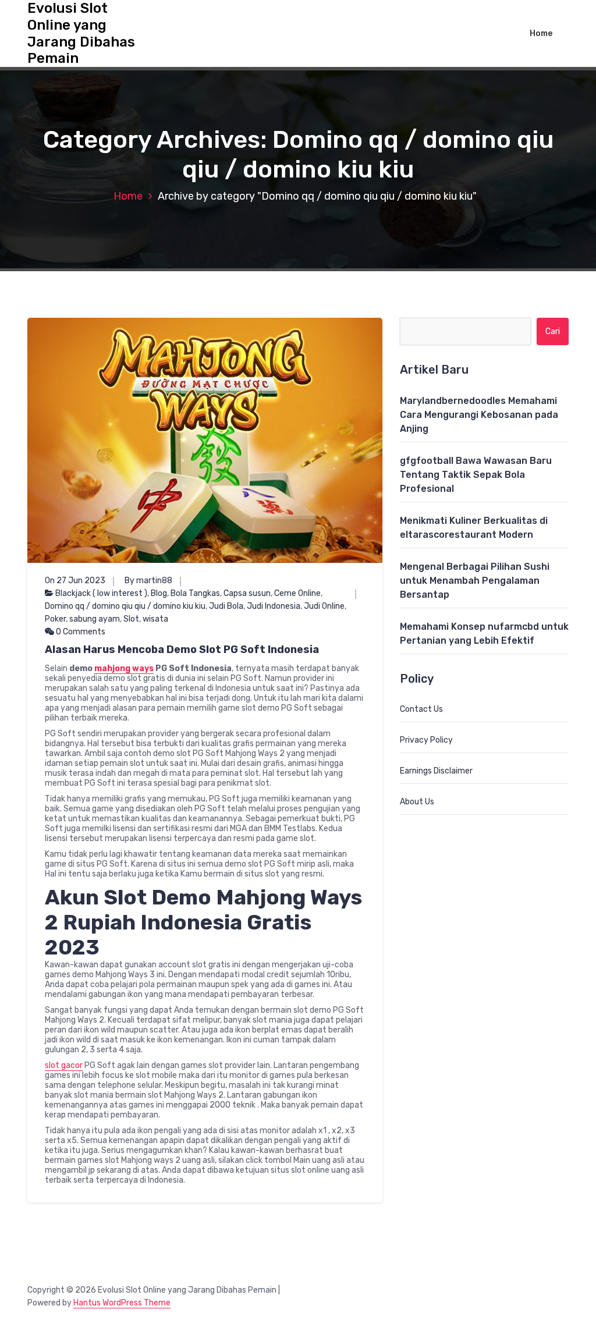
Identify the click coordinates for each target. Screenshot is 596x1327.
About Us (417, 802)
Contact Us (421, 709)
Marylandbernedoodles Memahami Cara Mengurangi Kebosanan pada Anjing (479, 414)
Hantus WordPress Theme (122, 1303)
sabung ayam (94, 619)
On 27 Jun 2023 (75, 581)
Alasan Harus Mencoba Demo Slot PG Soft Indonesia (182, 649)
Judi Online (324, 606)
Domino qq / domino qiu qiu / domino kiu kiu (125, 606)
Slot (131, 619)
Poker (55, 619)
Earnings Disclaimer (436, 771)
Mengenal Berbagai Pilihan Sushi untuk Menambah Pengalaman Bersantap (474, 580)
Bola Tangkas (195, 593)
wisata (155, 619)
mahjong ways (124, 668)
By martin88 (148, 581)
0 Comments (79, 632)
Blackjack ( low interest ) (101, 593)
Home (541, 33)
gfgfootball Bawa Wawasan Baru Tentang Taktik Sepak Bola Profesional (476, 474)
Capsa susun (247, 593)
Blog (159, 593)
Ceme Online (297, 593)
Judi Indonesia (273, 606)
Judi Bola (226, 606)
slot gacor (64, 1065)
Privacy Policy (426, 740)
